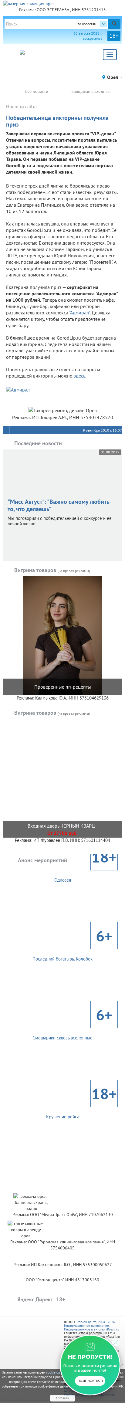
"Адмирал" (79, 313)
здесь (79, 376)
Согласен (62, 1398)
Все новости (36, 91)
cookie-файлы (56, 1372)
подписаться (90, 1381)
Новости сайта (21, 106)
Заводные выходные (90, 91)
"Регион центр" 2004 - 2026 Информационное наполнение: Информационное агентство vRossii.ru (91, 1325)
